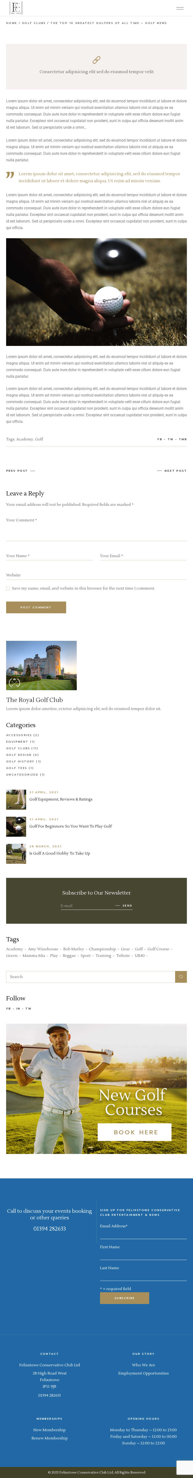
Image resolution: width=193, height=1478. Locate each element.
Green (12, 955)
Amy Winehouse (43, 949)
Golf (39, 439)
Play (54, 955)
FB (8, 1008)
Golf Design (19, 755)
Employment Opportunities (143, 1373)
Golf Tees (16, 768)
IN (18, 1008)
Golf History (20, 761)
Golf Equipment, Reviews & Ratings (60, 799)
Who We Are (143, 1365)
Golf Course (158, 949)
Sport (86, 955)
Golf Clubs (34, 23)
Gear (125, 949)
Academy (24, 439)
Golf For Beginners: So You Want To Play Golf (70, 826)
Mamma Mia (34, 955)
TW (28, 1008)
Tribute (123, 955)
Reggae (69, 955)
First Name (110, 1247)
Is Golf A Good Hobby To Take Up (59, 853)
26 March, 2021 (45, 846)
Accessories (19, 735)
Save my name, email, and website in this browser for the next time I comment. (83, 588)
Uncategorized (22, 775)
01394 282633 (49, 1228)
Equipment (17, 742)
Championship (102, 949)
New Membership (49, 1430)
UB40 (140, 955)
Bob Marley (73, 949)
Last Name (109, 1268)
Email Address (114, 1226)
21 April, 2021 (44, 792)
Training (103, 955)
